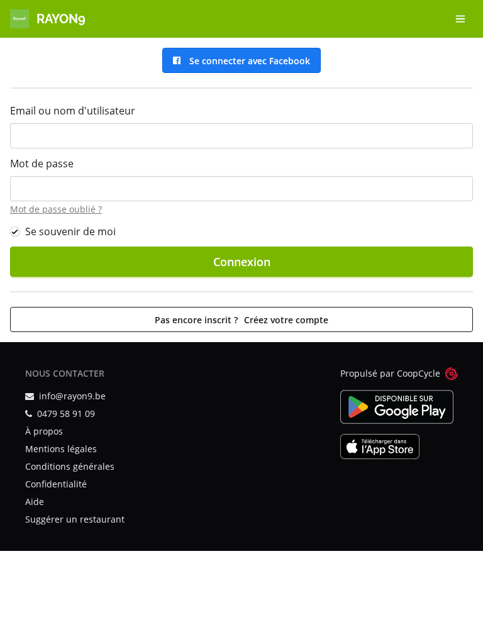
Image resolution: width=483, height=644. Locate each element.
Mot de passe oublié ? (56, 209)
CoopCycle (418, 373)
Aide (34, 502)
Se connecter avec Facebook (247, 61)
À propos (44, 431)
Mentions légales (61, 449)
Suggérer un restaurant (75, 519)
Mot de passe (42, 163)
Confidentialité (56, 484)
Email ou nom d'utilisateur (72, 111)
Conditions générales (69, 466)
